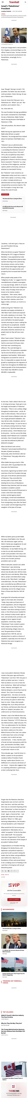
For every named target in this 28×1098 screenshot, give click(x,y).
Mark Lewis (4, 977)
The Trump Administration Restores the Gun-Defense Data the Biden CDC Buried (13, 1031)
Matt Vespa (4, 953)
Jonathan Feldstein (6, 11)
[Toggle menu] (2, 2)
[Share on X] (2, 871)
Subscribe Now (14, 902)
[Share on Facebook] (8, 871)
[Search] (25, 2)
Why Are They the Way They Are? (11, 1023)
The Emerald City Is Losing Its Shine (11, 928)
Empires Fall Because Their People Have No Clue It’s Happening (13, 974)
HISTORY (3, 877)
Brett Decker (4, 930)
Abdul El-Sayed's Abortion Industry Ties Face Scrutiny (12, 1016)
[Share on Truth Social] (5, 871)
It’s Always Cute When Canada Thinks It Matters (12, 1079)
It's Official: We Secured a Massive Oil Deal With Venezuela (13, 951)
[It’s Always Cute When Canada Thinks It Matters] (14, 1069)
